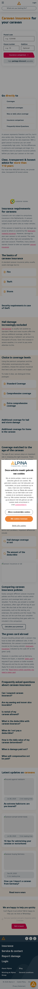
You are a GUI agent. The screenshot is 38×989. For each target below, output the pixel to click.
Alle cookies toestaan (19, 519)
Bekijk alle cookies (19, 526)
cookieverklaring (20, 505)
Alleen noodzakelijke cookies (19, 512)
